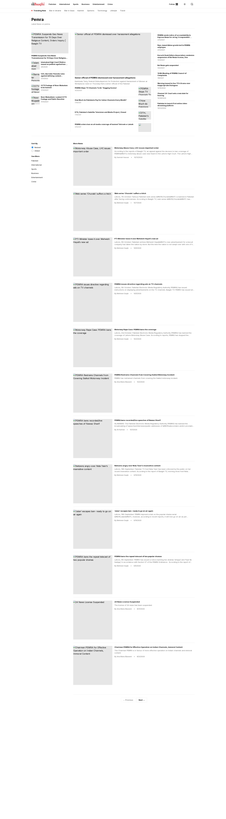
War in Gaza (69, 11)
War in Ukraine (55, 11)
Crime (110, 4)
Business (86, 4)
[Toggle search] (192, 4)
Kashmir (80, 11)
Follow (172, 4)
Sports (75, 4)
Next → (142, 700)
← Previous (128, 700)
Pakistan (52, 4)
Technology (102, 11)
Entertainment (98, 4)
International (64, 4)
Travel (122, 11)
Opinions (90, 11)
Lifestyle (113, 11)
